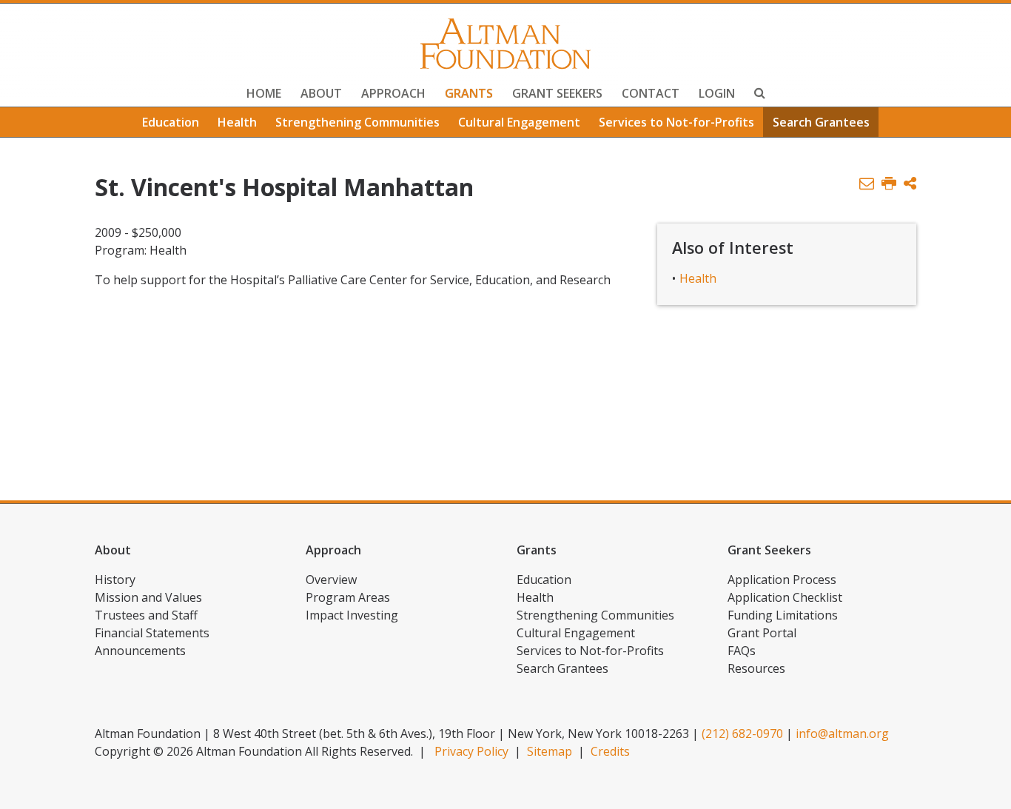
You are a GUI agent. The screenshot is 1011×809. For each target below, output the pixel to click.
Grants (469, 93)
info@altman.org (842, 733)
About (321, 93)
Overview (331, 579)
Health (237, 122)
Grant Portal (762, 633)
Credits (610, 751)
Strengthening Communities (357, 122)
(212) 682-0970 (742, 733)
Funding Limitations (783, 615)
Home (263, 93)
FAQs (742, 650)
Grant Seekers (557, 93)
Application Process (782, 579)
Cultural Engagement (519, 122)
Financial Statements (152, 633)
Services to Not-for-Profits (676, 122)
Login (717, 93)
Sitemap (549, 751)
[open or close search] (760, 95)
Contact (650, 93)
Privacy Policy (471, 751)
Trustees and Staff (146, 615)
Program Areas (348, 597)
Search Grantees (821, 122)
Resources (756, 668)
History (115, 579)
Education (170, 122)
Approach (393, 93)
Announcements (140, 650)
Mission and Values (148, 597)
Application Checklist (785, 597)
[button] (910, 184)
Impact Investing (352, 615)
